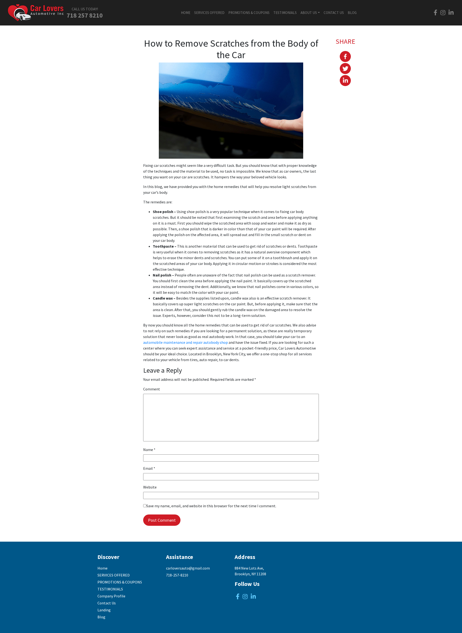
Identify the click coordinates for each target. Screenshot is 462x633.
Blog (352, 12)
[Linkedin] (345, 80)
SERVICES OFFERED (209, 12)
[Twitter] (345, 68)
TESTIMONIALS (285, 12)
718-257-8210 (177, 575)
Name (149, 449)
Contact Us (334, 12)
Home (185, 12)
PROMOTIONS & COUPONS (249, 12)
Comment (151, 389)
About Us (309, 12)
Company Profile (111, 596)
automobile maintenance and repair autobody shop (185, 342)
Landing (104, 610)
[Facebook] (345, 56)
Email (149, 468)
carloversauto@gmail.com (188, 568)
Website (150, 487)
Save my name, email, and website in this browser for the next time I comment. (211, 505)
